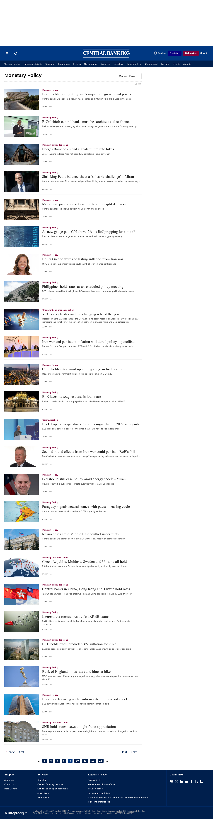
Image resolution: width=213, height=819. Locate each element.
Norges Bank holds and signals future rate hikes (78, 149)
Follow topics (171, 782)
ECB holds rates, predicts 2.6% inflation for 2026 (79, 644)
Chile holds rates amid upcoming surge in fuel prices (82, 369)
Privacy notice (95, 788)
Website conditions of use (101, 784)
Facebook (191, 782)
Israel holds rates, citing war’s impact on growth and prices (86, 94)
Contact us (10, 784)
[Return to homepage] (106, 57)
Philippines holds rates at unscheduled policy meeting (82, 286)
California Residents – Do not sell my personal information (118, 797)
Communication (50, 420)
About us (9, 780)
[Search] (16, 53)
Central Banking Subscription (52, 788)
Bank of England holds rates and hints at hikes (77, 671)
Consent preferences (99, 801)
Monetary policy (12, 64)
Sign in (204, 53)
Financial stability (33, 64)
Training (165, 64)
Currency (50, 64)
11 (86, 760)
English (161, 53)
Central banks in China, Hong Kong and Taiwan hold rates (86, 589)
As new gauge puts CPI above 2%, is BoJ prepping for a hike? (88, 231)
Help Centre (10, 788)
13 (101, 760)
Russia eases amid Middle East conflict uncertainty (80, 534)
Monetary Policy (50, 90)
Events (176, 64)
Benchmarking (134, 64)
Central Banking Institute (50, 784)
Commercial (151, 64)
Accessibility (94, 780)
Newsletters (186, 782)
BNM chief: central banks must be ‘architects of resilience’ (87, 121)
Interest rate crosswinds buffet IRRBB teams (75, 616)
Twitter (176, 782)
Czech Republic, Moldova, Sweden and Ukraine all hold (84, 561)
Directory (118, 64)
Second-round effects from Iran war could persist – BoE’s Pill (88, 451)
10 (78, 760)
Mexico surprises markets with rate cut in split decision (84, 204)
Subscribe (191, 53)
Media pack (43, 797)
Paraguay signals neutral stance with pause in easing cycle (86, 506)
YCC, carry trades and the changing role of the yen (80, 314)
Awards (187, 64)
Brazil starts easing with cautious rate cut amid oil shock (85, 699)
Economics (64, 64)
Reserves (105, 64)
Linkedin (181, 782)
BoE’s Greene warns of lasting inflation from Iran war (82, 259)
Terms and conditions (99, 793)
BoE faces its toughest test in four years (72, 396)
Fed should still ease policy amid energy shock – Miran (84, 479)
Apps (196, 782)
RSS (201, 782)
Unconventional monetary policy (58, 310)
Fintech (77, 64)
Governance (90, 64)
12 (93, 760)
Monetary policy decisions (55, 145)
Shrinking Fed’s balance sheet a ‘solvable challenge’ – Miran (88, 176)
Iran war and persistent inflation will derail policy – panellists (88, 341)
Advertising (43, 793)
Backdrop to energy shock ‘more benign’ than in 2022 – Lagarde (91, 424)
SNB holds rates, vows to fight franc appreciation (79, 726)
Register (174, 53)
